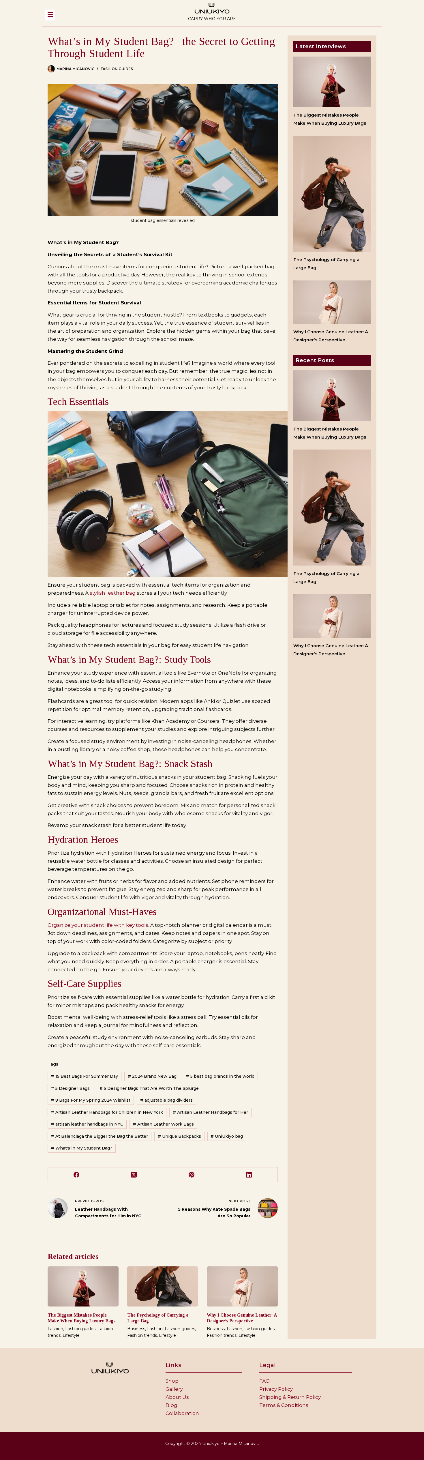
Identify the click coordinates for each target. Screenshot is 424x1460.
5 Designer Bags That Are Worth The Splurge (149, 1088)
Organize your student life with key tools (98, 925)
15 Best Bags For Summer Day (84, 1076)
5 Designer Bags (70, 1088)
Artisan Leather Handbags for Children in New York (107, 1112)
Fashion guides (117, 69)
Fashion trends (142, 1335)
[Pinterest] (191, 1174)
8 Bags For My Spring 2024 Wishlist (90, 1100)
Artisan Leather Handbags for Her (210, 1112)
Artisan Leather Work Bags (163, 1124)
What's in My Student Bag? (81, 1148)
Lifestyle (71, 1335)
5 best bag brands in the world (220, 1076)
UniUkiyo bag (227, 1136)
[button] (105, 15)
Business (136, 1328)
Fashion (55, 1328)
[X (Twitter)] (134, 1174)
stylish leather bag (113, 593)
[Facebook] (76, 1174)
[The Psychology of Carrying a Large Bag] (162, 1286)
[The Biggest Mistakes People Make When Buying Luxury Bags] (83, 1286)
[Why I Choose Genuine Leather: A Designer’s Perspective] (242, 1286)
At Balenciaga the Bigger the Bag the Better (99, 1136)
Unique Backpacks (179, 1136)
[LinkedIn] (249, 1174)
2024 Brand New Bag (152, 1076)
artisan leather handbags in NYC (87, 1124)
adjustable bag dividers (166, 1100)
